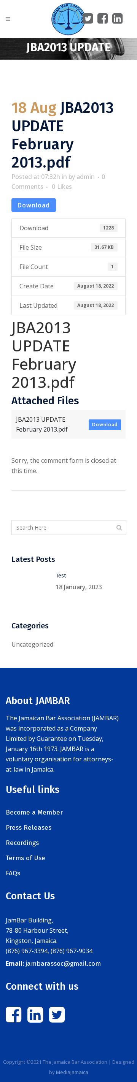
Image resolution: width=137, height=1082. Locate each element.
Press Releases (28, 828)
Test (61, 575)
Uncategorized (32, 644)
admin (85, 176)
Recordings (22, 843)
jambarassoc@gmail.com (63, 964)
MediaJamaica (72, 1072)
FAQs (13, 873)
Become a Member (34, 812)
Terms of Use (25, 858)
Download (34, 205)
